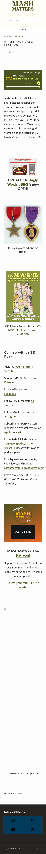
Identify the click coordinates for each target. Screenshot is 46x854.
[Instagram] (32, 820)
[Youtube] (13, 829)
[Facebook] (13, 820)
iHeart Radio (11, 447)
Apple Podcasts (13, 432)
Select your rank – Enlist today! (23, 584)
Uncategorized (17, 793)
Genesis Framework (27, 849)
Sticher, (29, 443)
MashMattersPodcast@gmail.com (24, 467)
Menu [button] (24, 29)
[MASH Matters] (23, 6)
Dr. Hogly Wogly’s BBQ (22, 182)
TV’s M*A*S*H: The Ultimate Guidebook (24, 330)
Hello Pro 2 (16, 849)
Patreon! (23, 555)
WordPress (37, 849)
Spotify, (20, 443)
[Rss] (32, 829)
